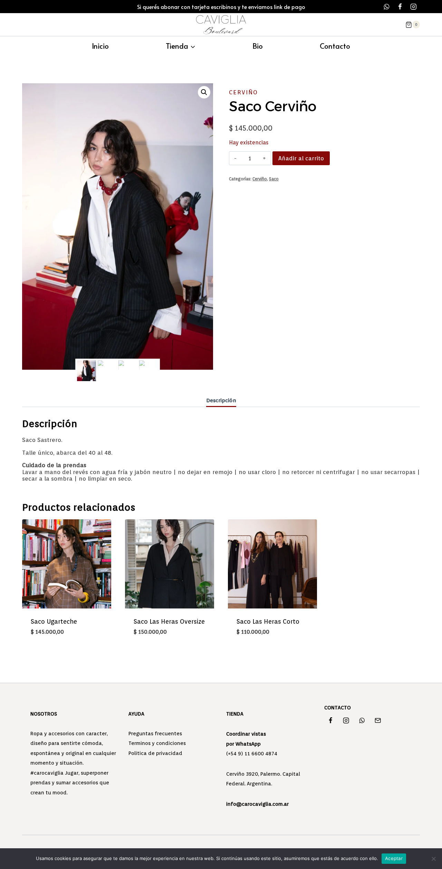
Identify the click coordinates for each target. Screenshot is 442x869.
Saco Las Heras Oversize (169, 621)
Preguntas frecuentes (155, 733)
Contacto (335, 46)
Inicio (100, 46)
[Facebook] (400, 6)
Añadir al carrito (301, 158)
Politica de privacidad (155, 753)
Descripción (221, 400)
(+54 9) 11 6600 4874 (251, 753)
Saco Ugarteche (54, 621)
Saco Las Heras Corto (268, 621)
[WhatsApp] (386, 6)
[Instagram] (413, 6)
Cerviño (243, 92)
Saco (274, 179)
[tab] (221, 401)
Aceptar (394, 858)
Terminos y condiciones (157, 743)
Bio (257, 46)
